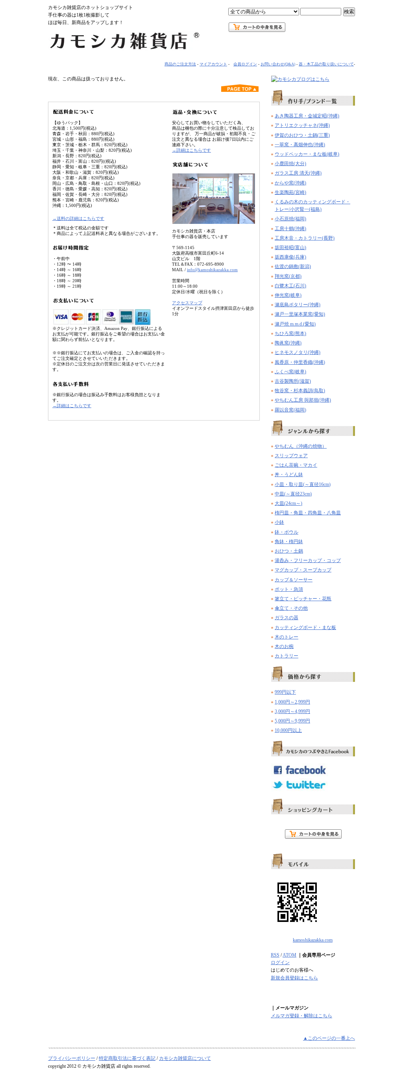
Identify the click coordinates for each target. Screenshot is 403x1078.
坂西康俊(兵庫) (290, 257)
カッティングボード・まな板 (305, 627)
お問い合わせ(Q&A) (278, 64)
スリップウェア (291, 455)
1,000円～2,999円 (292, 702)
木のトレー (286, 637)
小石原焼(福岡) (290, 219)
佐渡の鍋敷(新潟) (293, 266)
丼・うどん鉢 (289, 474)
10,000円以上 (288, 730)
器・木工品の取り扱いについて (326, 64)
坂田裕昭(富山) (290, 247)
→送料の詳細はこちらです (78, 218)
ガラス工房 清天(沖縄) (298, 173)
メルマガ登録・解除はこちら (301, 1015)
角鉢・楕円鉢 (289, 541)
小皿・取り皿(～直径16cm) (303, 484)
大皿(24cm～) (288, 503)
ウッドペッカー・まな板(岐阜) (307, 154)
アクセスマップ (187, 302)
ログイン (280, 962)
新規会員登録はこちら (294, 978)
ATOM (289, 955)
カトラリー (286, 656)
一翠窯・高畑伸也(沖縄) (300, 144)
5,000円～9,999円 (292, 721)
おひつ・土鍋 (289, 551)
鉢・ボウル (286, 532)
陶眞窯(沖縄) (288, 343)
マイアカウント (213, 64)
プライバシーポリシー (71, 1058)
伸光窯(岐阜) (288, 295)
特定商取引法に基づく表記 (127, 1058)
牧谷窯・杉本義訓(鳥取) (300, 390)
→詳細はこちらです (71, 405)
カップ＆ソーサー (293, 580)
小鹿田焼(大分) (290, 163)
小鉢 (279, 522)
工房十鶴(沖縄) (290, 228)
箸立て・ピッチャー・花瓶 (303, 598)
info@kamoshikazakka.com (212, 269)
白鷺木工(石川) (290, 286)
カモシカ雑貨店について (185, 1058)
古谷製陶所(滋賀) (293, 381)
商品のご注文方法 (180, 64)
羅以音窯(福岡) (290, 410)
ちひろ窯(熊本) (290, 333)
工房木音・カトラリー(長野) (305, 238)
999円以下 (285, 692)
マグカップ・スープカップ (303, 570)
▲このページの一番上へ (329, 1038)
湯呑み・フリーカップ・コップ (308, 560)
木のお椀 (284, 646)
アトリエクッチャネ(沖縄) (302, 125)
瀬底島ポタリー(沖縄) (297, 304)
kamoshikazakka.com (313, 939)
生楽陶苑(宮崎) (290, 192)
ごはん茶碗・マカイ (296, 465)
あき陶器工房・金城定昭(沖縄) (307, 116)
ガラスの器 (286, 617)
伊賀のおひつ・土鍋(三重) (302, 135)
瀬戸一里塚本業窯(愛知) (300, 314)
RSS (275, 955)
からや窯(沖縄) (290, 183)
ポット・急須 (289, 589)
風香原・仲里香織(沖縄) (300, 362)
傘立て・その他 (291, 608)
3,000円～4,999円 (292, 711)
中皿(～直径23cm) (293, 494)
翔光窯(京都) (288, 276)
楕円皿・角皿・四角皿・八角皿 (308, 513)
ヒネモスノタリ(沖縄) (297, 352)
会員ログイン (245, 64)
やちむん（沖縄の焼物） (301, 446)
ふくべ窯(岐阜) (290, 371)
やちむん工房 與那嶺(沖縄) (303, 400)
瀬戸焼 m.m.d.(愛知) (295, 324)
